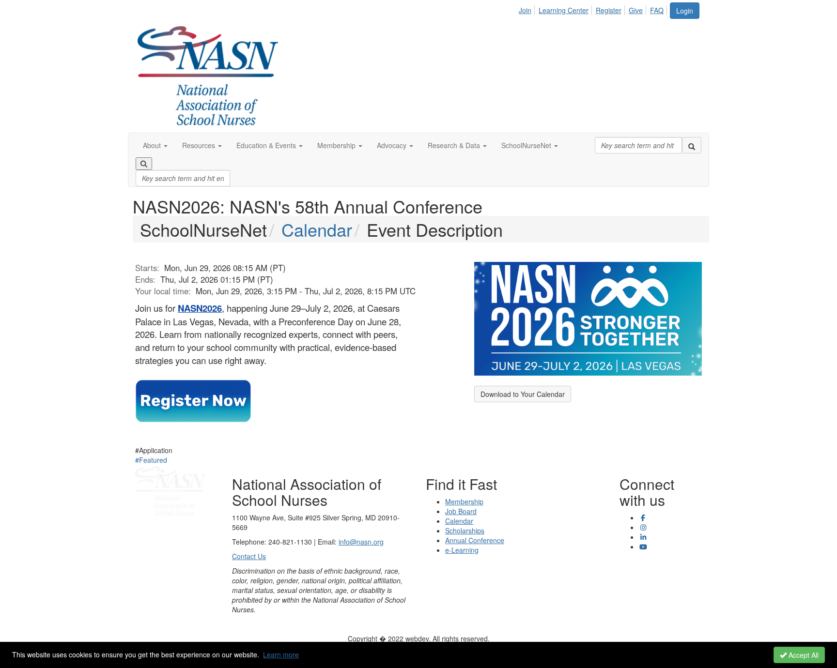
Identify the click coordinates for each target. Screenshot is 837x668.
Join (525, 10)
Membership (464, 501)
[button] (155, 145)
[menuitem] (528, 8)
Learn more (281, 654)
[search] (691, 145)
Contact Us (249, 556)
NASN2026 (200, 308)
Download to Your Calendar (522, 394)
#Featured (151, 460)
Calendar (316, 229)
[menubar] (594, 8)
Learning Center (564, 10)
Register (608, 10)
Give (636, 10)
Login (684, 10)
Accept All (803, 655)
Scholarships (464, 530)
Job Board (461, 511)
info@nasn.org (361, 542)
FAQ (657, 10)
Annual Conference (474, 540)
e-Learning (462, 550)
